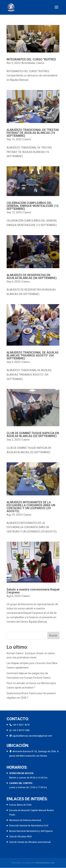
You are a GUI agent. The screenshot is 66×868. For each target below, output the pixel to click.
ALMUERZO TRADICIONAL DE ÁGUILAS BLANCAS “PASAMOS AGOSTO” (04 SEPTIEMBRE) (32, 355)
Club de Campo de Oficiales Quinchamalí (30, 842)
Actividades (28, 62)
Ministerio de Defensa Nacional (25, 820)
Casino (40, 62)
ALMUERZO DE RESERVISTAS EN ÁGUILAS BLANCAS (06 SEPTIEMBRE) (32, 276)
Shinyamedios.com (45, 863)
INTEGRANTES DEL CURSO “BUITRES (31, 59)
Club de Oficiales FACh (20, 836)
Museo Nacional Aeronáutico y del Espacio (31, 831)
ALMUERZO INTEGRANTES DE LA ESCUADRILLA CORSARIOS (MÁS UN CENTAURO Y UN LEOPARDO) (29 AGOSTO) (31, 507)
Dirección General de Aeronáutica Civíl (28, 825)
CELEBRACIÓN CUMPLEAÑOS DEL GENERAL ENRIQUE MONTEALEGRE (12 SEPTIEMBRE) (32, 206)
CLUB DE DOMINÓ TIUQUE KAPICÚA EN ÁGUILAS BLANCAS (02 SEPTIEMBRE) (33, 434)
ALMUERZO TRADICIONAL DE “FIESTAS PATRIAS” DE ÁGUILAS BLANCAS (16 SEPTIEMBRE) (33, 132)
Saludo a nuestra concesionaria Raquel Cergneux (33, 591)
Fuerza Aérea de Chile (20, 805)
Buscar (53, 635)
